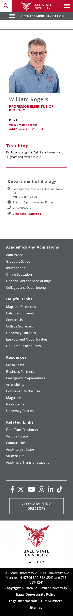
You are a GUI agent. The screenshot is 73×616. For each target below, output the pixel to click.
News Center (16, 404)
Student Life (15, 456)
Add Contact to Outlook (26, 129)
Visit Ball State (17, 436)
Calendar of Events (20, 313)
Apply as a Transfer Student (27, 462)
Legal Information (23, 601)
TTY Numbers (51, 601)
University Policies (20, 410)
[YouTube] (31, 489)
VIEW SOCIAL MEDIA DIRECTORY (36, 506)
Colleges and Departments (26, 287)
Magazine (13, 397)
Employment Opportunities (26, 339)
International (16, 268)
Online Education (19, 274)
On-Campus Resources (23, 346)
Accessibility (15, 384)
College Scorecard (19, 326)
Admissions (14, 255)
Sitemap (35, 607)
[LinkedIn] (50, 489)
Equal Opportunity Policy (35, 594)
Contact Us (14, 319)
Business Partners (20, 371)
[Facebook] (12, 489)
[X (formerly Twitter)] (20, 489)
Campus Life (15, 443)
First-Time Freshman (22, 429)
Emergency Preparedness (25, 378)
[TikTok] (59, 489)
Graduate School (18, 261)
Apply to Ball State (20, 449)
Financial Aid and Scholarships (29, 281)
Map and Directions (21, 306)
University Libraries (21, 333)
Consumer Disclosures (23, 391)
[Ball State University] (36, 545)
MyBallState (15, 365)
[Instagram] (41, 489)
